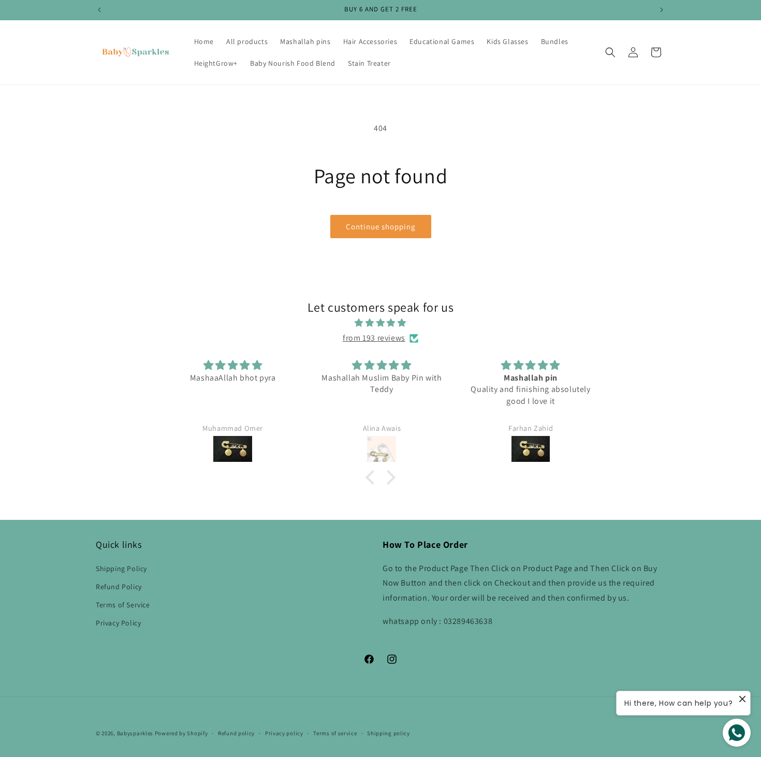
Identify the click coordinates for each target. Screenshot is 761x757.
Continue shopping (381, 226)
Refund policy (236, 733)
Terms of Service (123, 604)
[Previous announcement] (99, 10)
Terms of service (335, 733)
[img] (380, 323)
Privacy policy (284, 733)
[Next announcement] (661, 10)
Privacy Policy (118, 623)
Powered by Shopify (181, 733)
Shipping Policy (121, 568)
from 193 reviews (374, 337)
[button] (610, 52)
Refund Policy (119, 586)
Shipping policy (388, 733)
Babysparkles (135, 733)
